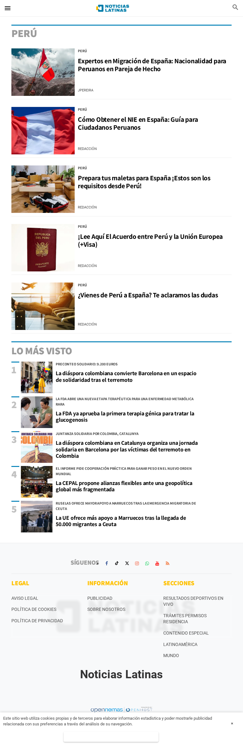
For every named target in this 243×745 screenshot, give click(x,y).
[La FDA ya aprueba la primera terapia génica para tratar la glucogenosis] (37, 412)
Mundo (171, 655)
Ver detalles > (111, 736)
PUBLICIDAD (99, 598)
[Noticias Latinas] (113, 8)
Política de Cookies (33, 609)
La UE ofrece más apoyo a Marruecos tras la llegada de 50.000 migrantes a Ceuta (121, 521)
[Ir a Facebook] (107, 563)
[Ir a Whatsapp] (147, 563)
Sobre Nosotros (106, 609)
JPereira (85, 90)
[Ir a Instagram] (137, 563)
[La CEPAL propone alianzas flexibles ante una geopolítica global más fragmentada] (37, 482)
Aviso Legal (24, 598)
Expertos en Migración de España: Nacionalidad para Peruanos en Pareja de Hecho (152, 64)
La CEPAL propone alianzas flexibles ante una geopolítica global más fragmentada (124, 486)
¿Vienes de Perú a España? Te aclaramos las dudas (148, 294)
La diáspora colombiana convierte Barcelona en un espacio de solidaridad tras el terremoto (126, 376)
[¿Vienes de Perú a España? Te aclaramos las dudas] (43, 306)
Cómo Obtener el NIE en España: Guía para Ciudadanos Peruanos (138, 123)
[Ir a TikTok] (117, 563)
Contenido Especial (186, 633)
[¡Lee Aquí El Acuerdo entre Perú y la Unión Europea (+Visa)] (43, 247)
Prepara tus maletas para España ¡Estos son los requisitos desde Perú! (144, 181)
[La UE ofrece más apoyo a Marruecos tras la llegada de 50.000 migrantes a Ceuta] (37, 516)
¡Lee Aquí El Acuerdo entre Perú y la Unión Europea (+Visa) (150, 240)
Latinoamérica (180, 644)
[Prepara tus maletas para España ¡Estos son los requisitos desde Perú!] (43, 189)
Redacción (87, 149)
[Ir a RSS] (167, 563)
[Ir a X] (127, 563)
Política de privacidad (37, 620)
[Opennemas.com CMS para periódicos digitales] (121, 709)
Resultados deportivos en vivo (193, 601)
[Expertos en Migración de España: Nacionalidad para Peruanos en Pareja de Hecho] (43, 72)
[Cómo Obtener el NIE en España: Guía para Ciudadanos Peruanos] (43, 130)
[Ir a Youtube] (157, 563)
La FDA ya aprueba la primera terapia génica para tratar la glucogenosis (125, 417)
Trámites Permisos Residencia (185, 618)
